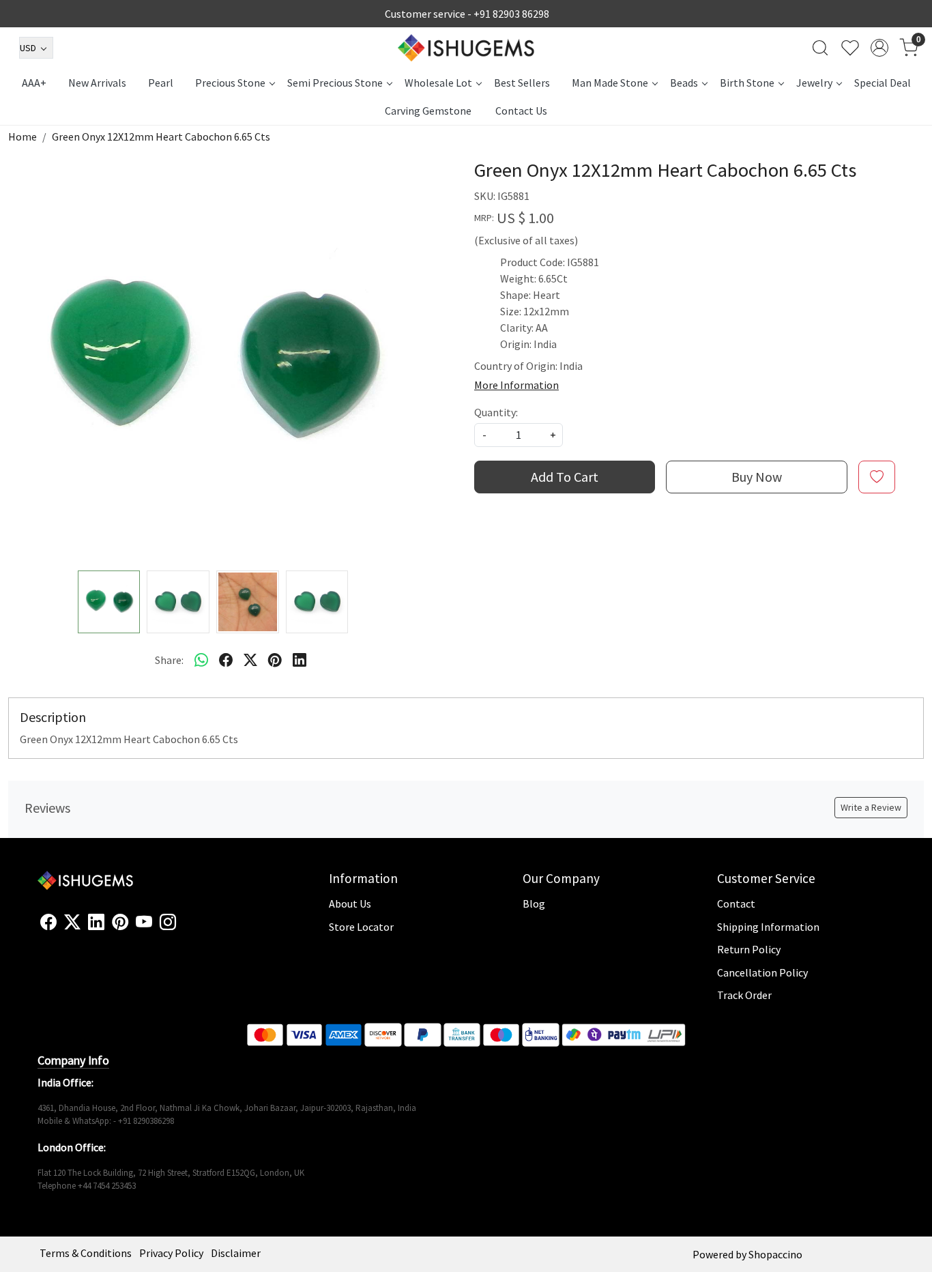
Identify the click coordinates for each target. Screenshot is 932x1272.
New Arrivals (97, 82)
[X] (72, 923)
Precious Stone (230, 82)
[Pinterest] (120, 923)
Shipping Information (768, 927)
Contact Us (521, 110)
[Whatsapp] (201, 660)
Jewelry (814, 82)
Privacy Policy (171, 1253)
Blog (534, 903)
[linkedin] (299, 660)
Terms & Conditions (86, 1253)
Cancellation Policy (762, 972)
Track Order (744, 995)
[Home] (466, 47)
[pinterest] (275, 660)
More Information (516, 385)
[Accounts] (879, 48)
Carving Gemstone (428, 110)
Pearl (160, 82)
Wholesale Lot (438, 82)
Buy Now (756, 476)
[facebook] (226, 660)
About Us (350, 903)
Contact (736, 903)
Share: (169, 660)
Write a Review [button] (871, 807)
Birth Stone (747, 82)
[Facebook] (48, 923)
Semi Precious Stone (335, 82)
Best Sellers (522, 82)
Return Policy (749, 949)
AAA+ (34, 82)
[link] (820, 47)
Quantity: (496, 412)
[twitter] (250, 660)
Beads (684, 82)
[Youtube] (144, 923)
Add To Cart (564, 476)
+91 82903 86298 (511, 13)
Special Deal (882, 82)
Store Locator (361, 927)
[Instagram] (168, 923)
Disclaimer (236, 1253)
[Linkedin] (96, 923)
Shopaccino (775, 1254)
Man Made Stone (610, 82)
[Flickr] (183, 928)
